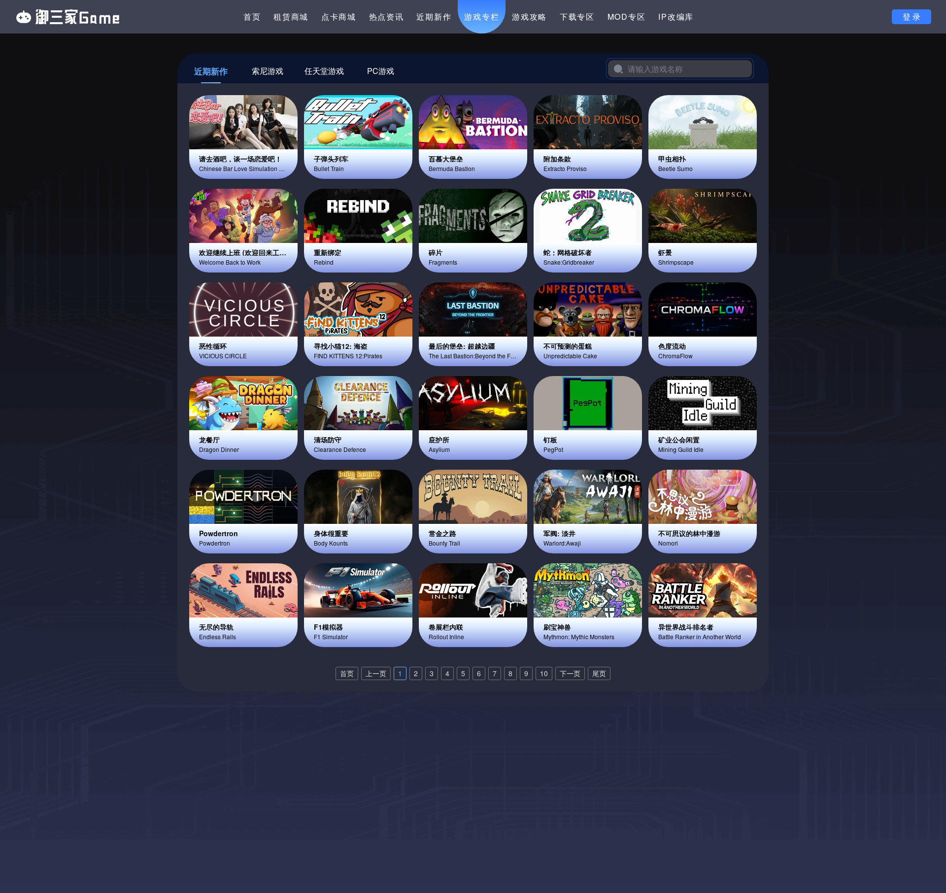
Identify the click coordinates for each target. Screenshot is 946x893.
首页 (252, 16)
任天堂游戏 (324, 70)
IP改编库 (676, 16)
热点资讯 (386, 16)
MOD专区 (627, 16)
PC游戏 (380, 70)
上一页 (376, 673)
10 (544, 673)
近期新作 (433, 16)
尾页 (599, 673)
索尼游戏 (267, 70)
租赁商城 (290, 16)
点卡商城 (338, 16)
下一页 (570, 673)
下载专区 (577, 16)
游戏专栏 (481, 16)
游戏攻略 (529, 16)
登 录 (911, 16)
